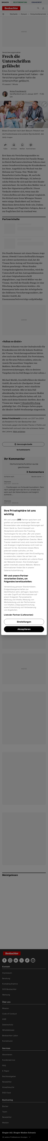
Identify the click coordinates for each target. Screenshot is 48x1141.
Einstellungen (24, 622)
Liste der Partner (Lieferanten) (18, 615)
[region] (24, 570)
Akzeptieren (24, 629)
